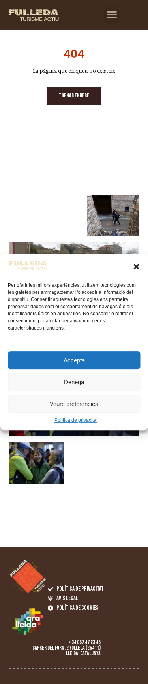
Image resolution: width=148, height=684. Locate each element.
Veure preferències (74, 403)
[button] (136, 267)
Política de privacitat (75, 420)
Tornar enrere (74, 95)
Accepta (74, 360)
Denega (74, 382)
